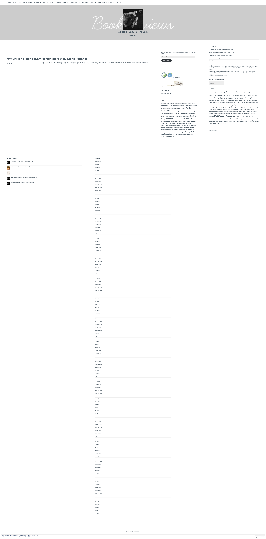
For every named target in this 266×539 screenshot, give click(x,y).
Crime (192, 105)
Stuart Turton (226, 107)
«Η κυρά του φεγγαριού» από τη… (29, 182)
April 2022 (97, 310)
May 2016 (97, 513)
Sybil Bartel (237, 107)
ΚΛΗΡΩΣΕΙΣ (85, 2)
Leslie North (254, 100)
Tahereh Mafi (248, 107)
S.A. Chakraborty (228, 106)
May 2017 (97, 478)
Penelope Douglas (231, 104)
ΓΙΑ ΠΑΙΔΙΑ (50, 2)
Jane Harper (220, 98)
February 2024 (98, 247)
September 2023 (98, 261)
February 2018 (98, 453)
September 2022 (98, 296)
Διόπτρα (164, 125)
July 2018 (97, 438)
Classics (193, 103)
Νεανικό (172, 134)
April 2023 (97, 275)
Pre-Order (172, 116)
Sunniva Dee (232, 107)
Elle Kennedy (249, 95)
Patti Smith (224, 104)
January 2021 (98, 353)
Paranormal (192, 113)
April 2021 (97, 344)
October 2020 (98, 361)
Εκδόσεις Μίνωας (178, 127)
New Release (183, 113)
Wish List (93, 2)
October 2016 (98, 498)
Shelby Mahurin (212, 107)
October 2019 (98, 396)
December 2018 (98, 424)
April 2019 (97, 413)
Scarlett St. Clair (245, 106)
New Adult (175, 113)
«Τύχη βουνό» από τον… (16, 177)
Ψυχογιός (171, 136)
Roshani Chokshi (220, 106)
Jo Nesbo (235, 98)
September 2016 (98, 501)
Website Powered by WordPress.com (132, 531)
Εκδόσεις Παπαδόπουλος (167, 129)
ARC (168, 103)
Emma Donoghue (212, 97)
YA (196, 121)
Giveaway (165, 111)
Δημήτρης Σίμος (246, 113)
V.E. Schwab (212, 109)
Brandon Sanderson (221, 93)
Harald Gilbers (239, 97)
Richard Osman (246, 104)
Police (169, 116)
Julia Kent (240, 98)
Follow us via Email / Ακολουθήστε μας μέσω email (176, 50)
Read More (100, 64)
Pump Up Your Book (186, 116)
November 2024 (98, 221)
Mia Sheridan (212, 104)
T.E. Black (243, 107)
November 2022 (98, 290)
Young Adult (165, 123)
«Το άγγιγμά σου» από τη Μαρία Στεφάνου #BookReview (221, 49)
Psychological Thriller (178, 116)
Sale (174, 118)
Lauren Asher (231, 100)
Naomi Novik (218, 104)
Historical (172, 111)
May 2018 (97, 444)
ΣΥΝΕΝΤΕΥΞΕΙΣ (74, 2)
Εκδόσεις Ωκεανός (225, 116)
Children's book (181, 103)
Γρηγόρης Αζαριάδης (218, 113)
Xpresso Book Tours (187, 121)
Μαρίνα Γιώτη (225, 121)
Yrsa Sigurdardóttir (235, 109)
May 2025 (97, 204)
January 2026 (98, 181)
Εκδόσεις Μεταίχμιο (188, 127)
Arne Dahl (242, 91)
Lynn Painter (226, 102)
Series (185, 119)
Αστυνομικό (172, 123)
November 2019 (98, 393)
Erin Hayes (219, 97)
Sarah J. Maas (237, 106)
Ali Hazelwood (230, 91)
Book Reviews (17, 2)
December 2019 (98, 390)
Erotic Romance (171, 108)
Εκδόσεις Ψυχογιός (188, 129)
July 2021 (97, 336)
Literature (189, 111)
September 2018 (98, 433)
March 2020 (97, 381)
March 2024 (97, 244)
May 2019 (97, 410)
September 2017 (98, 467)
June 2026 (97, 167)
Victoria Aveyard (219, 109)
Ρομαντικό (184, 134)
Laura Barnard (224, 100)
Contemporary (166, 105)
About (117, 2)
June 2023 (97, 270)
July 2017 (97, 473)
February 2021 (98, 350)
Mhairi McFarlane (254, 102)
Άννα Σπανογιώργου (245, 109)
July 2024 (97, 233)
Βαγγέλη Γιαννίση (245, 111)
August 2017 (97, 470)
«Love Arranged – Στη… (16, 161)
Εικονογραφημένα (170, 125)
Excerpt (177, 108)
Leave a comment (10, 64)
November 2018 (98, 427)
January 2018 (98, 456)
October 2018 (98, 430)
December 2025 (98, 184)
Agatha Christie (218, 91)
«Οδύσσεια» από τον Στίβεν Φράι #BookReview (219, 58)
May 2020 (97, 376)
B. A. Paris (246, 91)
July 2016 (97, 507)
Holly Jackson (253, 97)
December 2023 (98, 253)
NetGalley (169, 113)
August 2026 (98, 161)
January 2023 (98, 284)
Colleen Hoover (221, 95)
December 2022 (98, 287)
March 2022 (97, 313)
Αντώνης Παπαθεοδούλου (232, 111)
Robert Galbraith (254, 104)
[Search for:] (216, 83)
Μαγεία (177, 131)
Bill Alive (256, 91)
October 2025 (98, 190)
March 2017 (97, 484)
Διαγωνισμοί (180, 123)
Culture (195, 105)
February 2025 (98, 213)
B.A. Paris (252, 91)
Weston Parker (226, 109)
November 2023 (98, 255)
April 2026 (97, 173)
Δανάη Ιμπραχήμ (236, 113)
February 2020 (98, 384)
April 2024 (97, 241)
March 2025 (97, 210)
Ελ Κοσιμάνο (240, 116)
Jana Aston (214, 98)
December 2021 (98, 321)
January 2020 (98, 387)
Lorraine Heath (213, 102)
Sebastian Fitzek (253, 106)
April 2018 (97, 447)
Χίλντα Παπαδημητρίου (220, 123)
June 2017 (97, 476)
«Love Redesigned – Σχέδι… (28, 161)
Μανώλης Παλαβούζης (236, 119)
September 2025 (98, 193)
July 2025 (97, 198)
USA (179, 121)
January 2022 (98, 318)
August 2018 (98, 436)
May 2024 (97, 238)
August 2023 (98, 264)
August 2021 (97, 333)
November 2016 (98, 496)
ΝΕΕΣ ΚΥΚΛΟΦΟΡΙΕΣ (39, 2)
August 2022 (98, 298)
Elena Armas (242, 95)
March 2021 (97, 347)
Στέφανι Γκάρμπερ (240, 121)
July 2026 (97, 164)
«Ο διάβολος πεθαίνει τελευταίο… (30, 177)
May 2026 (97, 170)
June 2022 (97, 304)
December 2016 (98, 493)
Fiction (189, 108)
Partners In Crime (164, 116)
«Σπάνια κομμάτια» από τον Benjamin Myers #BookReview (221, 52)
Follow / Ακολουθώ (166, 60)
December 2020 (98, 356)
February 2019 (98, 418)
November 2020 (98, 358)
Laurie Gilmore (238, 100)
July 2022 (97, 301)
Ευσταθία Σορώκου (247, 116)
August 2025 (98, 195)
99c (162, 103)
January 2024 (98, 250)
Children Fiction (187, 103)
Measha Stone (240, 102)
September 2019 (98, 398)
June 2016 (97, 510)
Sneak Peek (192, 119)
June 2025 (97, 201)
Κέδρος (174, 131)
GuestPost (233, 97)
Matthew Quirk (232, 102)
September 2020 (98, 364)
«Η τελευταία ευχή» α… (15, 182)
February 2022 (98, 316)
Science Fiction (179, 119)
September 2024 (98, 227)
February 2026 (98, 178)
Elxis (167, 108)
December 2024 (98, 218)
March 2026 (97, 175)
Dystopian (163, 108)
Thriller (169, 121)
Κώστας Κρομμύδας (219, 119)
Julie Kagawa (247, 98)
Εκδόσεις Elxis (177, 125)
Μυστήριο (188, 132)
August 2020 (98, 367)
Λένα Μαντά (227, 119)
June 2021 (97, 338)
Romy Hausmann (212, 106)
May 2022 (97, 307)
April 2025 (97, 207)
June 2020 (97, 373)
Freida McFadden (226, 97)
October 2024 (98, 224)
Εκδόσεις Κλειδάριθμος (168, 127)
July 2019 (97, 404)
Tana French (255, 107)
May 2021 (97, 341)
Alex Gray (224, 91)
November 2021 (98, 324)
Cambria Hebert (232, 93)
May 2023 (97, 273)
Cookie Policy (27, 536)
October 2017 (98, 464)
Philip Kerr (239, 104)
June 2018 (97, 441)
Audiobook (172, 103)
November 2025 (98, 187)
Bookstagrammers (60, 2)
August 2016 (97, 504)
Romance (169, 119)
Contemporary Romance (178, 105)
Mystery (164, 113)
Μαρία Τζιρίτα (219, 121)
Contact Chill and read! (105, 2)
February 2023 (98, 281)
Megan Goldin (247, 102)
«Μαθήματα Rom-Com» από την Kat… (26, 166)
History (177, 111)
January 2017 (98, 490)
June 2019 (97, 407)
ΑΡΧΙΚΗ (9, 2)
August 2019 (97, 401)
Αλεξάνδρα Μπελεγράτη (221, 111)
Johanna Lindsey (228, 98)
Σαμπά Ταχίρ (232, 121)
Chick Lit (176, 103)
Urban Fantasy (175, 121)
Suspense (164, 121)
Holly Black (246, 97)
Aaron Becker (212, 91)
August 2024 (98, 230)
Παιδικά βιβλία (177, 134)
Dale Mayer (229, 95)
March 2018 (97, 450)
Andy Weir (237, 91)
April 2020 (97, 378)
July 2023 (97, 267)
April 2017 (97, 481)
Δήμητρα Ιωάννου (227, 113)
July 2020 (97, 370)
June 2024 (97, 235)
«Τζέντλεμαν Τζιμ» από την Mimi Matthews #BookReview (221, 55)
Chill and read (133, 32)
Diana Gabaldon (235, 95)
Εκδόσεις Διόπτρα (186, 125)
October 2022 (98, 293)
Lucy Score (220, 102)
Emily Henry (254, 95)
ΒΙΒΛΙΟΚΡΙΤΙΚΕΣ (27, 2)
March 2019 (97, 416)
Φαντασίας (190, 134)
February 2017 (98, 487)
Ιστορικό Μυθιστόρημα (166, 131)
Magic (194, 111)
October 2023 (98, 258)
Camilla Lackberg (242, 93)
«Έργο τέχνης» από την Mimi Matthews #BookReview (220, 60)
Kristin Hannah (216, 100)
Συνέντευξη (249, 121)
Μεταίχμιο (182, 132)
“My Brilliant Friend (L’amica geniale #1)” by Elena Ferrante (47, 58)
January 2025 (98, 215)
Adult (165, 103)
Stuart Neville (219, 107)
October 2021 (98, 327)
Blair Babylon (212, 93)
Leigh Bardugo (246, 100)
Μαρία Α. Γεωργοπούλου (249, 119)
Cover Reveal (187, 105)
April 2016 (97, 516)
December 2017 (98, 458)
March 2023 (97, 278)
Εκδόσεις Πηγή (178, 129)
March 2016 (97, 518)
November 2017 (98, 461)
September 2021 (98, 330)
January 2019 (98, 421)
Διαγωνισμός (188, 123)
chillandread (9, 63)
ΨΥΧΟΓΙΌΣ (164, 136)
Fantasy (182, 108)
